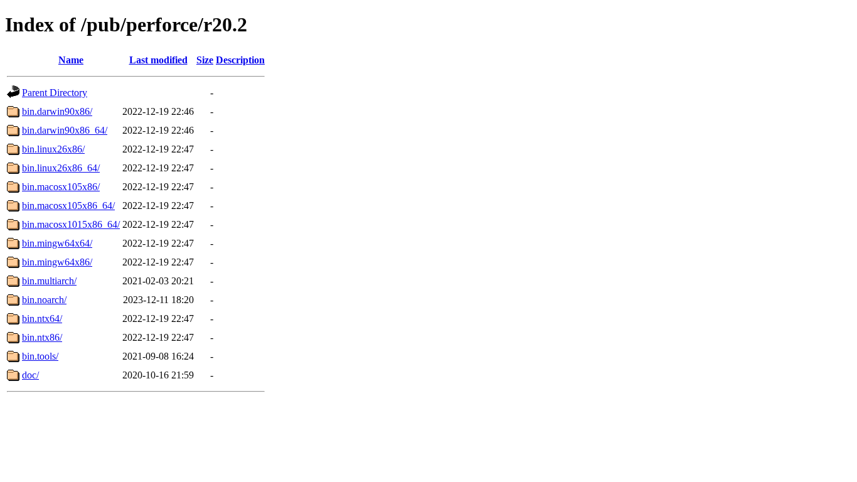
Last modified (158, 60)
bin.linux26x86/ (53, 149)
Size (204, 60)
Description (240, 60)
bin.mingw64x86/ (57, 262)
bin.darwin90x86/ (57, 111)
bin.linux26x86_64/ (61, 168)
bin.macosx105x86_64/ (68, 205)
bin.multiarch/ (49, 281)
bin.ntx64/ (42, 318)
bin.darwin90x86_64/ (64, 130)
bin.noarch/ (44, 299)
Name (70, 60)
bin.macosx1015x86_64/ (71, 224)
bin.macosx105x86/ (61, 186)
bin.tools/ (40, 356)
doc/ (30, 375)
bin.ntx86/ (42, 337)
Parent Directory (54, 92)
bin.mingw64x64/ (57, 243)
